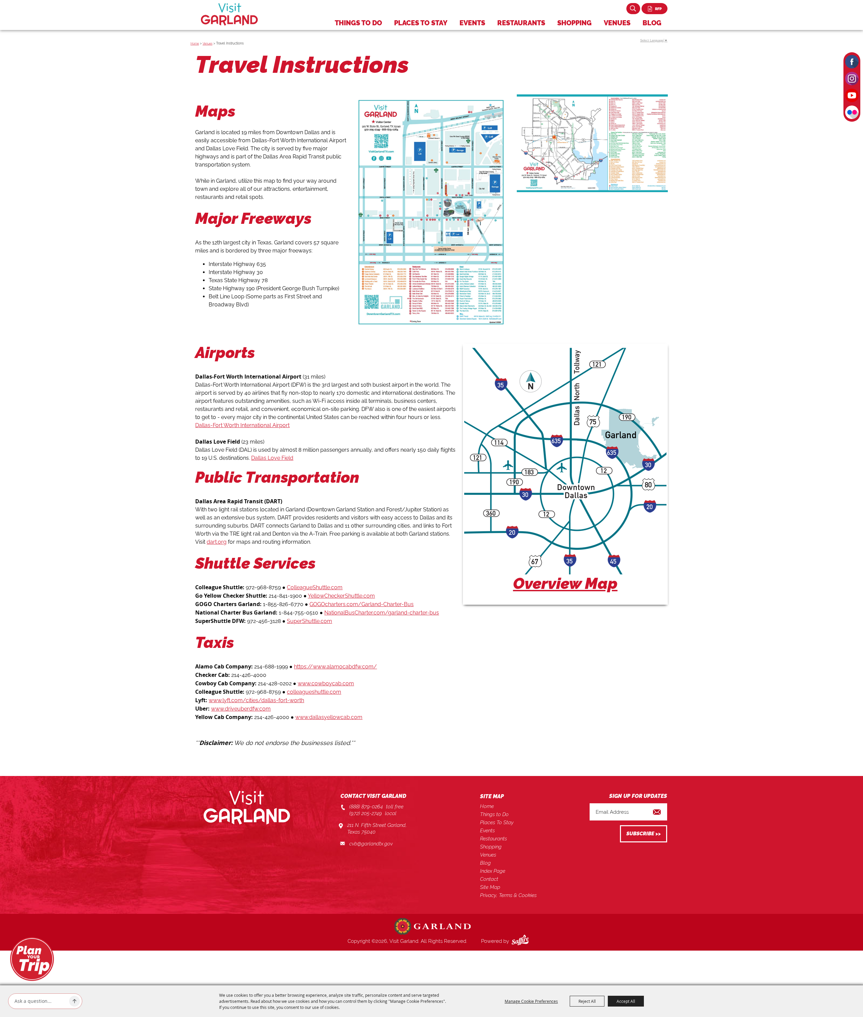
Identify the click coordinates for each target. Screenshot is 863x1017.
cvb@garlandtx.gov (371, 844)
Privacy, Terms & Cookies (508, 895)
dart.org (217, 542)
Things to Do (358, 23)
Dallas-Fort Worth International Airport (242, 425)
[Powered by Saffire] (521, 941)
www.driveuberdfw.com (241, 709)
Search (633, 8)
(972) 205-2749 (365, 813)
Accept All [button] (626, 1001)
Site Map (490, 887)
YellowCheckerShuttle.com (341, 596)
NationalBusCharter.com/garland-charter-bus (381, 612)
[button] (565, 474)
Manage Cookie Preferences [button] (531, 1001)
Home (194, 43)
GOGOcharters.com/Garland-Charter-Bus (361, 604)
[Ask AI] (74, 1001)
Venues (617, 23)
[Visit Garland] (229, 14)
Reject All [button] (587, 1001)
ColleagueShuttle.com (315, 587)
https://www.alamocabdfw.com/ (335, 666)
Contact (489, 879)
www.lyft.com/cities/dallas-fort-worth (256, 700)
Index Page (492, 871)
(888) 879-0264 (366, 807)
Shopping (574, 23)
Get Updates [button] (643, 833)
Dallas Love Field (272, 458)
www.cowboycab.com (326, 683)
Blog (652, 23)
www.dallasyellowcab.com (328, 717)
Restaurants (521, 23)
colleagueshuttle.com (314, 692)
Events (472, 23)
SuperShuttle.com (309, 621)
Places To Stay (420, 23)
